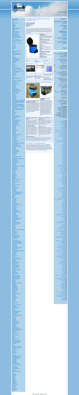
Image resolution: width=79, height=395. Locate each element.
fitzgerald (14, 191)
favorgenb (14, 186)
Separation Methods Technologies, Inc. (16, 342)
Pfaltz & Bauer (15, 313)
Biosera (13, 99)
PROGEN (14, 318)
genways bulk (15, 215)
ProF (13, 317)
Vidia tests (14, 382)
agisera (13, 52)
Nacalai (63, 251)
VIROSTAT (14, 383)
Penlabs (13, 310)
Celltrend (63, 174)
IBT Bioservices (15, 236)
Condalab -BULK (62, 179)
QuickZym (14, 324)
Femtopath (14, 188)
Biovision (14, 112)
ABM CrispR (14, 33)
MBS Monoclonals (16, 275)
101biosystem (15, 19)
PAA (64, 259)
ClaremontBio (15, 144)
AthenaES (14, 74)
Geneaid (63, 204)
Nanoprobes (14, 291)
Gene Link (63, 203)
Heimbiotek (14, 224)
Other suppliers (62, 258)
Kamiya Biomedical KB (61, 231)
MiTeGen (14, 281)
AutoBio (64, 143)
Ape (13, 63)
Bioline (64, 154)
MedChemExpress (16, 278)
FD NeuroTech (15, 187)
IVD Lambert (14, 255)
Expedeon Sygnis (16, 184)
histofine (14, 228)
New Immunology (62, 255)
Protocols (65, 47)
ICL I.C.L (63, 220)
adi (12, 49)
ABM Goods (62, 124)
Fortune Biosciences (16, 193)
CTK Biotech (15, 153)
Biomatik (14, 94)
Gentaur (64, 211)
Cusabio (14, 154)
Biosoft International (62, 165)
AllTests (13, 57)
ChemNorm (14, 136)
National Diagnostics (16, 293)
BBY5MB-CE (64, 39)
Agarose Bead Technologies (60, 131)
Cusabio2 (62, 182)
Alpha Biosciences (16, 58)
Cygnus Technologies (16, 156)
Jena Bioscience (61, 230)
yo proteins (14, 388)
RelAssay (64, 269)
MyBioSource (15, 288)
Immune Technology (16, 241)
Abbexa (13, 24)
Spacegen (14, 351)
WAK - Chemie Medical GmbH (62, 292)
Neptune (64, 254)
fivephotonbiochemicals (17, 192)
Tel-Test (64, 281)
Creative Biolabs (15, 150)
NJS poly (14, 299)
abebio (13, 27)
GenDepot (63, 202)
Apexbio (14, 64)
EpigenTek (63, 193)
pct (12, 309)
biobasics (14, 86)
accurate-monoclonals (17, 42)
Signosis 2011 (62, 279)
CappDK (14, 126)
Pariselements (15, 306)
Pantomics (63, 261)
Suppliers (65, 48)
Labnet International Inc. (61, 236)
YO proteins (63, 294)
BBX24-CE (65, 27)
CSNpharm (14, 152)
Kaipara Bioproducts (16, 258)
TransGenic (63, 284)
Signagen (63, 277)
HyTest (13, 233)
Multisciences (15, 287)
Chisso (64, 176)
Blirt (13, 114)
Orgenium (63, 257)
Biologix (63, 155)
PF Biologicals (15, 312)
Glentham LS (15, 217)
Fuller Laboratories (16, 194)
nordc (13, 301)
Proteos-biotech (15, 321)
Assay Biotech (15, 72)
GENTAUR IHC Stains (16, 211)
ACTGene (14, 44)
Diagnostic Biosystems (61, 189)
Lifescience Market (16, 269)
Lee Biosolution (15, 266)
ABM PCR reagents (16, 37)
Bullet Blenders (15, 123)
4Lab (13, 20)
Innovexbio (14, 246)
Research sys (15, 330)
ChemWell (14, 139)
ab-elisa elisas (15, 22)
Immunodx (14, 244)
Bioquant (63, 160)
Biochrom (63, 153)
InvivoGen (14, 253)
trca (13, 372)
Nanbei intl (14, 290)
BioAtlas (63, 150)
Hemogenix (63, 216)
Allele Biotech (62, 134)
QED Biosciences (16, 322)
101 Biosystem (15, 18)
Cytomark (63, 184)
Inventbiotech (15, 251)
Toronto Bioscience (16, 371)
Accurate (62, 127)
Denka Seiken (62, 187)
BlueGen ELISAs (15, 116)
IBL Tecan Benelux (16, 235)
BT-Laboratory (15, 122)
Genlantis (14, 208)
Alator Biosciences (62, 133)
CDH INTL (14, 129)
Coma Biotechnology (16, 146)
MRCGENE (14, 286)
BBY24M (65, 22)
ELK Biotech (14, 169)
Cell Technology (62, 172)
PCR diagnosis (15, 307)
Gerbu (64, 213)
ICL (64, 219)
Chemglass (14, 135)
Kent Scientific (63, 232)
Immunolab (63, 224)
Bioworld (14, 113)
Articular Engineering (16, 68)
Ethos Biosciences (16, 179)
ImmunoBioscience (62, 221)
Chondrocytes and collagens (18, 143)
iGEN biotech (15, 240)
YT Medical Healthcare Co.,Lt (60, 295)
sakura (13, 337)
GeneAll (13, 201)
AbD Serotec (62, 122)
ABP (13, 38)
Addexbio (14, 48)
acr (12, 43)
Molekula (14, 283)
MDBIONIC (63, 242)
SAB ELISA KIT (15, 335)
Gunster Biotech (15, 222)
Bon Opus (14, 117)
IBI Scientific (14, 234)
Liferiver (14, 268)
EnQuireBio (14, 175)
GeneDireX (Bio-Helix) (17, 204)
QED (64, 266)
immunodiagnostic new (17, 243)
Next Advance (15, 297)
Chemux (14, 138)
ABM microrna (15, 35)
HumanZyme (14, 231)
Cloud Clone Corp (16, 145)
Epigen (13, 176)
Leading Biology (15, 265)
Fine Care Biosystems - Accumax (59, 199)
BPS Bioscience (62, 169)
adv (13, 50)
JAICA (13, 256)
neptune (14, 294)
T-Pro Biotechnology (16, 364)
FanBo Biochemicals (61, 197)
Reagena (63, 268)
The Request (14, 367)
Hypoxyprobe (15, 232)
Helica (13, 225)
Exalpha (13, 182)
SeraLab (63, 274)
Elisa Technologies (62, 190)
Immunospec (63, 225)
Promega (14, 319)
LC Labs (63, 238)
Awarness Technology (17, 80)
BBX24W (65, 33)
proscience (14, 320)
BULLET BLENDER (30, 28)
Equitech (14, 178)
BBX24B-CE (64, 29)
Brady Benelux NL (16, 120)
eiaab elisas (14, 167)
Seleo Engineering (16, 340)
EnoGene (14, 174)
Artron (13, 69)
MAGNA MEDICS (15, 273)
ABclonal (14, 26)
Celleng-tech (63, 173)
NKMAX (13, 300)
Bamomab (63, 145)
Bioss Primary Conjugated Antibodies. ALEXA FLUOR (18, 105)
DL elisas (14, 163)
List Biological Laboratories (60, 240)
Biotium (13, 111)
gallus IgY (14, 195)
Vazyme (13, 377)
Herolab (13, 226)
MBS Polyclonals (15, 276)
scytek (13, 339)
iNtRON (13, 249)
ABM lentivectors (16, 34)
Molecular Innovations (17, 282)
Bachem (62, 144)
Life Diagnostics (15, 267)
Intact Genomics (15, 248)
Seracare (14, 343)
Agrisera (63, 132)
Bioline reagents (15, 92)
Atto (13, 76)
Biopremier (14, 98)
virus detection (15, 384)
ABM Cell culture (15, 32)
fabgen (13, 185)
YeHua (13, 387)
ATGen (13, 73)
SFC (13, 344)
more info (27, 112)
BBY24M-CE (64, 23)
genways (14, 214)
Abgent (63, 123)
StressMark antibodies (17, 355)
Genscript (63, 210)
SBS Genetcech (15, 338)
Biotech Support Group (17, 109)
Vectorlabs (14, 380)
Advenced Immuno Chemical (60, 129)
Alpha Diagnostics (62, 135)
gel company (15, 198)
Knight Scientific (62, 234)
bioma (13, 93)
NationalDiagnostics (61, 253)
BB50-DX (65, 42)
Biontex (64, 159)
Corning (14, 149)
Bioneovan (14, 96)
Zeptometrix (14, 389)
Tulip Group (63, 287)
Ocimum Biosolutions (16, 304)
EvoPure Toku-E (15, 181)
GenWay (62, 212)
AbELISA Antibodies (16, 28)
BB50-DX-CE (64, 43)
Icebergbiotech (15, 238)
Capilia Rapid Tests (16, 125)
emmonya (14, 171)
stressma (14, 354)
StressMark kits (15, 357)
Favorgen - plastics (62, 198)
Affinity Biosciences (16, 51)
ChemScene (14, 137)
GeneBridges (15, 203)
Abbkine (14, 25)
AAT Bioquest (62, 121)
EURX (13, 180)
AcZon (13, 45)
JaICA (64, 229)
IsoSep (13, 254)
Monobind (14, 285)
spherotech (14, 352)
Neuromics (14, 296)
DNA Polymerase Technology (18, 165)
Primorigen (14, 316)
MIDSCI (13, 280)
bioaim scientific (15, 82)
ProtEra (63, 264)
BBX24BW (65, 35)
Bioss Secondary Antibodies (18, 108)
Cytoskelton (14, 157)
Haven (64, 215)
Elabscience (14, 168)
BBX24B (65, 28)
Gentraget (14, 212)
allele (13, 56)
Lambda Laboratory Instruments (59, 237)
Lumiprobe (14, 270)
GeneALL (63, 205)
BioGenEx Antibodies (16, 90)
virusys (13, 385)
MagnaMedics (63, 241)
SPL (13, 353)
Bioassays (63, 149)
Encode (13, 172)
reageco (13, 325)
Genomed (63, 208)
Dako (64, 185)
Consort (63, 180)
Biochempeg (14, 88)
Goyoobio (14, 220)
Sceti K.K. (63, 273)
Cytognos (63, 183)
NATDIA (13, 292)
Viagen (13, 381)
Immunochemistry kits (17, 242)
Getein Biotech (15, 216)
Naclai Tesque (15, 289)
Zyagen (13, 390)
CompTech (14, 147)
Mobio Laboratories (62, 246)
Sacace (13, 336)
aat (12, 21)
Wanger (63, 293)
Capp (64, 170)
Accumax (63, 126)
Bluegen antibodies (16, 115)
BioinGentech (15, 91)
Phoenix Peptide (62, 263)
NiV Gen (14, 298)
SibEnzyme (63, 276)
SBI (64, 272)
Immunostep (14, 245)
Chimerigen (63, 175)
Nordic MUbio (15, 302)
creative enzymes (16, 151)
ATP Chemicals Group (61, 141)
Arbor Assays (15, 65)
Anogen (13, 61)
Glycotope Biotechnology (62, 214)
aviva (13, 79)
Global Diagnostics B (16, 218)
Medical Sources (62, 243)
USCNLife (63, 288)
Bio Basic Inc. (62, 148)
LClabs (13, 264)
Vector (13, 378)
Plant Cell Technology (16, 315)
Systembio (14, 362)
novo (13, 303)
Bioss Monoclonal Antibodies (18, 100)
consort (13, 148)
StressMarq (14, 359)
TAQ (13, 365)
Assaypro (63, 138)
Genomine (64, 209)
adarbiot (14, 46)
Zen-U (64, 297)
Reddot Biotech (15, 327)
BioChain (14, 87)
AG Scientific (65, 130)
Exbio (13, 183)
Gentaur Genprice (16, 210)
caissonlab (14, 124)
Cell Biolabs (14, 130)
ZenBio (64, 298)
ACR (63, 128)
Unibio (13, 376)
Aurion (13, 77)
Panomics (63, 260)
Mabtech (14, 271)
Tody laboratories (16, 368)
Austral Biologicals (16, 78)
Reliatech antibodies (16, 329)
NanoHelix (63, 252)
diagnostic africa (15, 161)
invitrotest (14, 252)
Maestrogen (14, 272)
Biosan (64, 161)
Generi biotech (15, 206)
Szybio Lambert (15, 363)
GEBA (13, 197)
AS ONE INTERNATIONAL (17, 70)
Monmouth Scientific (61, 249)
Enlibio (13, 173)
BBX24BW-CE (64, 36)
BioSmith (64, 164)
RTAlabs (14, 331)
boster (13, 119)
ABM (13, 30)
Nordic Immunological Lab (60, 256)
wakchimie (14, 386)
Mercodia (63, 244)
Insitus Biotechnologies (17, 247)
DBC (64, 186)
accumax (14, 41)
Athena (64, 140)
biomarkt (63, 156)
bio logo (14, 81)
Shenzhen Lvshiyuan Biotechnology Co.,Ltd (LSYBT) (17, 347)
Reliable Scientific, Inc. (17, 328)
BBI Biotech (63, 146)
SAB (13, 334)
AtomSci (14, 75)
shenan (13, 345)
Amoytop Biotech (16, 60)
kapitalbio (14, 260)
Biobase (14, 85)
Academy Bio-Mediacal (17, 40)
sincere (13, 350)
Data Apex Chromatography (18, 158)
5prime (64, 120)
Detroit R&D (14, 160)
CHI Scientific (15, 140)
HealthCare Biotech (16, 223)
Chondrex (14, 141)
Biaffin (64, 147)
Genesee (14, 207)
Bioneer (63, 158)
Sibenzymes (14, 349)
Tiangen (63, 282)
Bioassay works (15, 84)
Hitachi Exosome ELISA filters (18, 229)
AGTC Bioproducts (16, 53)
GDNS (13, 196)
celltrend (14, 132)
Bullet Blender (62, 12)
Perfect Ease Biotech (16, 311)
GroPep (13, 221)
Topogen (14, 370)
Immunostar (63, 226)
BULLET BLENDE (47, 129)
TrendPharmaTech (62, 285)
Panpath (14, 305)
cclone (13, 128)
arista (13, 66)
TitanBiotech (62, 283)
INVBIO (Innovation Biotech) (18, 250)
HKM (13, 230)
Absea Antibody (15, 39)
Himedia (14, 227)
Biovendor (63, 167)
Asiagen (64, 137)
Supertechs (14, 361)
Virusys (64, 291)
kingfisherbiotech (16, 262)
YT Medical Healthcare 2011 (62, 296)
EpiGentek (14, 177)
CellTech (14, 131)
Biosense (63, 162)
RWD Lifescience (15, 333)
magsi (13, 274)
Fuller (64, 200)
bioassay (14, 83)
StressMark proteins (16, 358)
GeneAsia (14, 202)
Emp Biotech (63, 191)
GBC (64, 201)
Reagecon (14, 326)
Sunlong (14, 360)
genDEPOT (14, 200)
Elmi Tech (14, 170)
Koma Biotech (15, 263)
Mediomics (14, 279)
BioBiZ (64, 152)
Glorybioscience (15, 219)
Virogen (63, 290)
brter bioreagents (16, 121)
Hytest (64, 218)
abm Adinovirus (15, 31)
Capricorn (14, 127)
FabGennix (63, 196)
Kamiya (13, 259)
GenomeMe (14, 209)
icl (12, 239)
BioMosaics (63, 157)
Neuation (14, 295)
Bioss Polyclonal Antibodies (18, 101)
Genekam (14, 205)
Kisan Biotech (62, 233)
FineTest (14, 189)
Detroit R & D (63, 188)
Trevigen (14, 373)
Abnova (64, 125)
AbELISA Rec (15, 29)
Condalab (63, 178)
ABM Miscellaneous (16, 36)
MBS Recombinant (16, 277)
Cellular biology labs (16, 134)
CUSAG (13, 155)
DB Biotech (14, 159)
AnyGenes (14, 62)
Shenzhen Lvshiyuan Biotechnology (61, 275)
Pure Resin (63, 265)
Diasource (14, 162)
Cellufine (14, 133)
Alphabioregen (15, 59)
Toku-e (13, 369)
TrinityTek (14, 374)
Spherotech (63, 280)
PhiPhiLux (14, 314)
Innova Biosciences (62, 227)
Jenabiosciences (15, 257)
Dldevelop (14, 164)
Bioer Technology (16, 89)
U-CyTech (14, 375)
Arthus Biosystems (16, 67)
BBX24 (65, 26)
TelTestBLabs (15, 366)
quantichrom (15, 323)
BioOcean (14, 97)
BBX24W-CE (64, 34)
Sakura (64, 271)
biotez (13, 110)
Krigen (65, 235)
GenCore (14, 199)
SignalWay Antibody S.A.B (60, 278)
